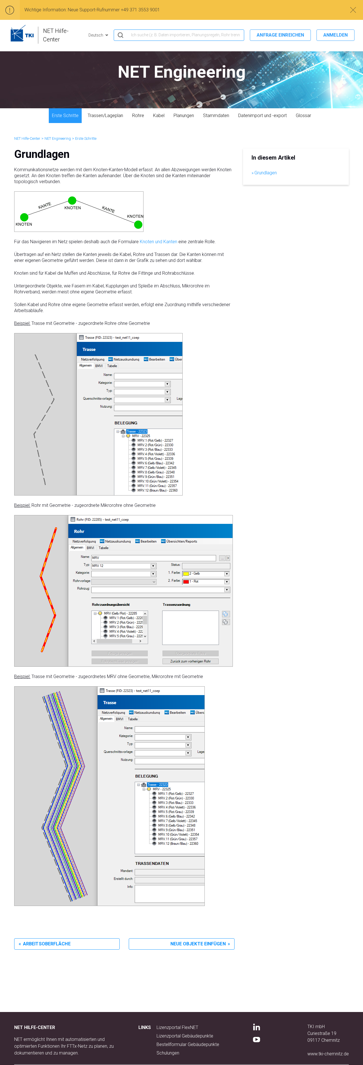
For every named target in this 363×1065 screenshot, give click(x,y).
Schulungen (168, 1053)
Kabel (158, 115)
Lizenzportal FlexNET (177, 1027)
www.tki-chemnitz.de (328, 1053)
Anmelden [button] (335, 35)
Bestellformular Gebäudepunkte (188, 1044)
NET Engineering (58, 138)
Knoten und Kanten (158, 241)
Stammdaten (216, 115)
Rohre (138, 115)
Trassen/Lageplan (105, 115)
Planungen (184, 115)
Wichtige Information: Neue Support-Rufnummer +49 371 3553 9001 (92, 9)
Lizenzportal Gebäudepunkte (185, 1036)
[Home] (22, 33)
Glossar (303, 115)
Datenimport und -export (262, 115)
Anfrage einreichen (280, 35)
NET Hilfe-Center (27, 138)
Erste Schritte (65, 115)
